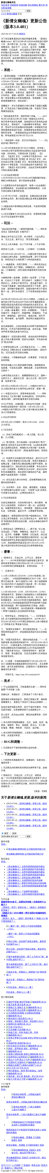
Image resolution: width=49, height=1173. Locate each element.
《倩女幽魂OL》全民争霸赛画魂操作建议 (25, 872)
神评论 (22, 34)
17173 (3, 14)
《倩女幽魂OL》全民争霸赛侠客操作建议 (25, 875)
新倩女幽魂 (12, 14)
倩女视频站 (33, 5)
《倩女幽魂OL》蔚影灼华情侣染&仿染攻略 (26, 883)
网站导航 (18, 1168)
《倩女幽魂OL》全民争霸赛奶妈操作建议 (25, 866)
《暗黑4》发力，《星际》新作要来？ (18, 918)
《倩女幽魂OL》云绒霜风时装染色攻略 (24, 880)
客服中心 (9, 1168)
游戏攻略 (23, 5)
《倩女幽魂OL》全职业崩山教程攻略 (23, 877)
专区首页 (5, 5)
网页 (6, 833)
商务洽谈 (35, 1165)
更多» (3, 844)
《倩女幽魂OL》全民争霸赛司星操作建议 (25, 894)
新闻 (14, 833)
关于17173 (5, 1165)
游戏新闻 (14, 5)
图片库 (42, 5)
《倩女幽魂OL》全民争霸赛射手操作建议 (25, 869)
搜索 (28, 11)
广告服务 (26, 1165)
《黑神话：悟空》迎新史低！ (14, 907)
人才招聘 (16, 1165)
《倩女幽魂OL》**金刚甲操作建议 (22, 891)
